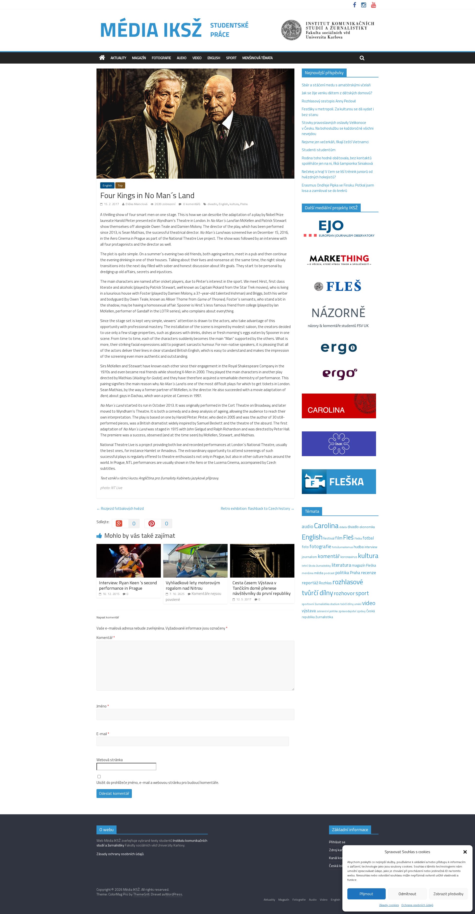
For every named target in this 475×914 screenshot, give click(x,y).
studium (335, 604)
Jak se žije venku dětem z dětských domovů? (337, 93)
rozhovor (344, 593)
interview (370, 546)
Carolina (326, 525)
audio (307, 526)
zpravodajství (347, 611)
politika (342, 572)
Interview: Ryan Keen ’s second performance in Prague (128, 585)
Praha (244, 204)
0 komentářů (191, 204)
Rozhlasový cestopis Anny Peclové (329, 101)
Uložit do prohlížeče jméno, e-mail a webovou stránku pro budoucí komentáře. (157, 782)
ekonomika (367, 526)
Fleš (348, 537)
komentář (329, 556)
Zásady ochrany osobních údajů (119, 853)
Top (120, 185)
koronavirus (348, 556)
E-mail (102, 734)
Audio (182, 57)
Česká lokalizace (341, 865)
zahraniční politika (327, 611)
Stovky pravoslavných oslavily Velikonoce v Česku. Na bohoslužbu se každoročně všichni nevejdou (338, 128)
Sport (231, 57)
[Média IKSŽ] (237, 17)
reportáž (310, 582)
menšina (307, 573)
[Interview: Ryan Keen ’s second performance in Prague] (128, 547)
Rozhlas (325, 583)
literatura (341, 565)
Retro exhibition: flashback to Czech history (257, 508)
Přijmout (366, 894)
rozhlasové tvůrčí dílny (332, 587)
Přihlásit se (337, 841)
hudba (359, 547)
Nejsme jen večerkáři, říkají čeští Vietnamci (335, 142)
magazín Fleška (364, 565)
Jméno (102, 706)
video (368, 603)
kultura (234, 204)
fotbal (368, 538)
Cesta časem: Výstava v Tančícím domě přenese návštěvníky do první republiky (262, 588)
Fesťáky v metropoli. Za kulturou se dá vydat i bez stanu (338, 111)
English (214, 57)
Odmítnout (407, 894)
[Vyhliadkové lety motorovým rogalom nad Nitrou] (195, 547)
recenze (368, 572)
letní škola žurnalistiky (316, 565)
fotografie (320, 546)
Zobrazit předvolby (448, 894)
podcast (329, 573)
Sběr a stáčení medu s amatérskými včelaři (336, 85)
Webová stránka (109, 760)
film (338, 538)
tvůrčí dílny (347, 604)
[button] (465, 851)
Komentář (105, 637)
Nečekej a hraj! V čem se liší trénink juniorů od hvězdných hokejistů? (337, 174)
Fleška (358, 538)
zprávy (361, 611)
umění (357, 604)
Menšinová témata (257, 57)
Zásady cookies (389, 905)
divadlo (212, 204)
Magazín (139, 57)
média (318, 573)
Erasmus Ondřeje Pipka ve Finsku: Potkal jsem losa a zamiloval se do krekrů (338, 188)
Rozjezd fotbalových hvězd (120, 508)
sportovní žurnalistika (316, 604)
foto (305, 547)
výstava (309, 611)
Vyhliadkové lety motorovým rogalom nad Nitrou (193, 585)
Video (197, 57)
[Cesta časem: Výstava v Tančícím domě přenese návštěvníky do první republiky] (262, 547)
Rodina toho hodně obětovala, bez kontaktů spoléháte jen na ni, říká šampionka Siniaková (337, 160)
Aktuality (118, 57)
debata (343, 527)
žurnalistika (324, 617)
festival (328, 538)
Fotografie (161, 57)
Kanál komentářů (341, 857)
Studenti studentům (318, 150)
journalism (309, 556)
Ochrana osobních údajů (417, 905)
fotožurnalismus (342, 547)
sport (362, 592)
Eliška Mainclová (136, 204)
